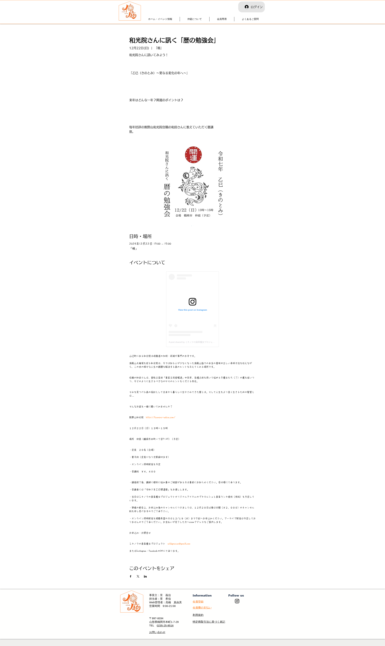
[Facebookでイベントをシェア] (130, 576)
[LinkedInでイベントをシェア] (145, 576)
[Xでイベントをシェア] (138, 576)
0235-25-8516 (165, 625)
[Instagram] (237, 601)
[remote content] (192, 309)
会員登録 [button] (198, 601)
